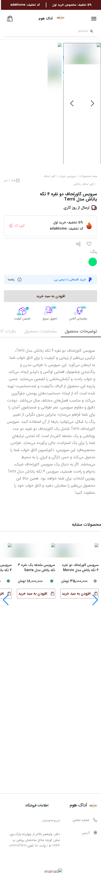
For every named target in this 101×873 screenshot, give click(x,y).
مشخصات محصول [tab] (40, 331)
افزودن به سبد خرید (76, 593)
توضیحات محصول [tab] (81, 331)
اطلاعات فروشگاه (36, 805)
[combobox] (46, 31)
